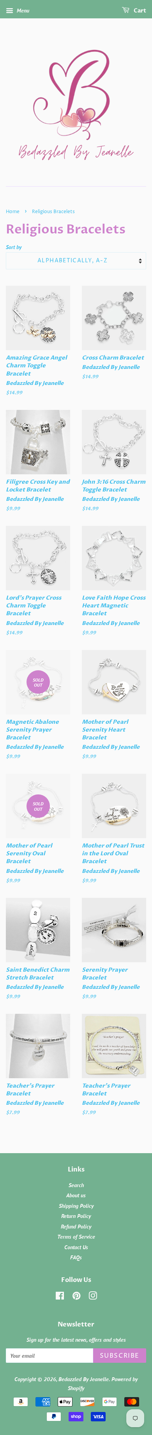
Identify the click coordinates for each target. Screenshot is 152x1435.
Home (12, 211)
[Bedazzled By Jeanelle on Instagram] (92, 1297)
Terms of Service (76, 1236)
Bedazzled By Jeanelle (83, 1379)
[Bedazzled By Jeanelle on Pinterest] (76, 1297)
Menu (22, 10)
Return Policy (76, 1216)
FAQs (76, 1257)
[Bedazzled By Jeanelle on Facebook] (59, 1297)
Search (76, 1185)
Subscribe (120, 1355)
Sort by (13, 247)
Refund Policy (76, 1226)
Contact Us (76, 1247)
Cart (139, 10)
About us (76, 1195)
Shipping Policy (76, 1205)
